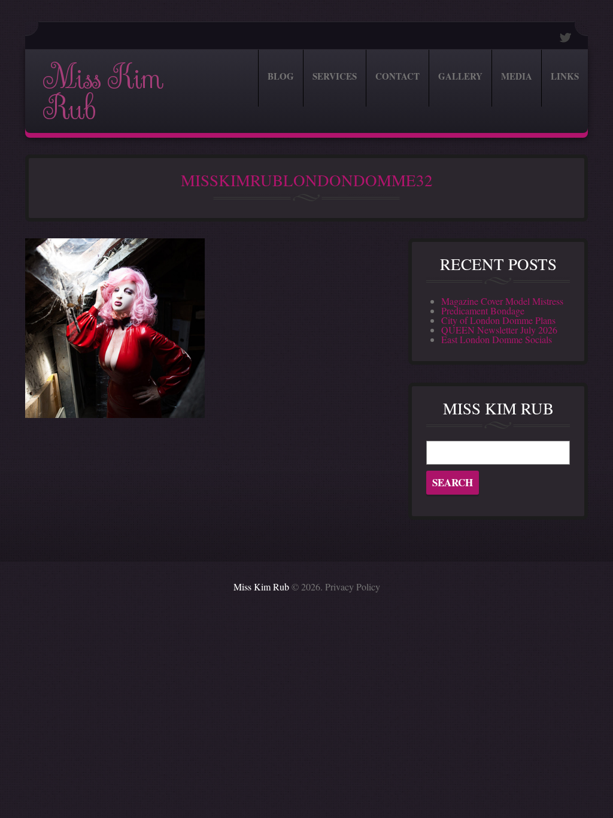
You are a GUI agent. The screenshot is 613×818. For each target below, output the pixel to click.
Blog (281, 76)
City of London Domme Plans (498, 320)
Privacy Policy (352, 586)
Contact (397, 76)
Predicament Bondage (482, 310)
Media (516, 76)
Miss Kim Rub (103, 93)
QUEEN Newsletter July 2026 (499, 329)
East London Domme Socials (496, 339)
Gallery (460, 76)
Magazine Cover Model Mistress (502, 301)
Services (334, 76)
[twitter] (566, 37)
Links (565, 76)
